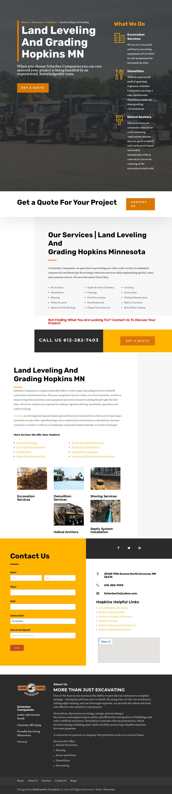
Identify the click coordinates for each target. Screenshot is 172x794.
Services (46, 780)
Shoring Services (104, 496)
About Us (33, 780)
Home (25, 22)
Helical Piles (24, 452)
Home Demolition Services (88, 443)
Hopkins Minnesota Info (112, 612)
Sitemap (22, 742)
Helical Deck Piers (66, 745)
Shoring (61, 750)
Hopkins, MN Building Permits (115, 629)
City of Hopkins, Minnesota (113, 608)
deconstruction (126, 721)
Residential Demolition (86, 448)
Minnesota (37, 22)
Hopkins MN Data (108, 621)
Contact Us (139, 204)
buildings (141, 717)
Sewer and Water (66, 755)
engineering (79, 717)
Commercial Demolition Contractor (93, 457)
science (62, 717)
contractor (62, 735)
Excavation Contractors (31, 448)
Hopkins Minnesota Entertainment (117, 625)
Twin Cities (101, 277)
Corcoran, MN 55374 (29, 725)
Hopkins (51, 22)
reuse (61, 728)
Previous (109, 789)
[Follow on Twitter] (129, 548)
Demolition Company (85, 452)
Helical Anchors (139, 117)
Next (98, 789)
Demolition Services (62, 498)
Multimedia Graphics (45, 789)
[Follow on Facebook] (118, 548)
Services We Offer (64, 741)
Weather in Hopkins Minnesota (115, 616)
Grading (18, 416)
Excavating (62, 765)
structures (77, 721)
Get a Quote (33, 87)
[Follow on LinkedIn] (139, 548)
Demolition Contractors (31, 457)
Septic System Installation (102, 530)
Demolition (135, 71)
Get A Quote (137, 340)
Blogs (73, 780)
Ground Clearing (27, 443)
